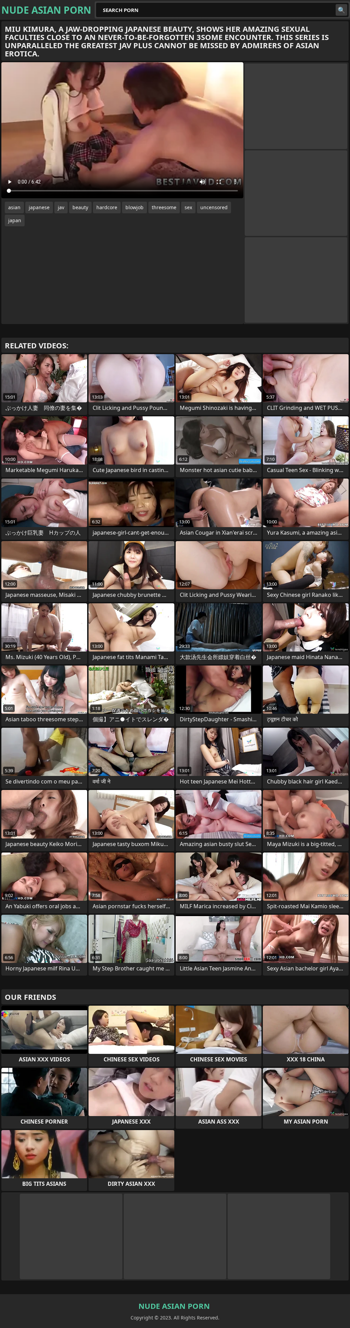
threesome (164, 207)
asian (14, 207)
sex (188, 207)
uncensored (214, 207)
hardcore (106, 207)
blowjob (134, 207)
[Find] (341, 10)
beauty (80, 207)
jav (61, 207)
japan (14, 220)
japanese (39, 207)
